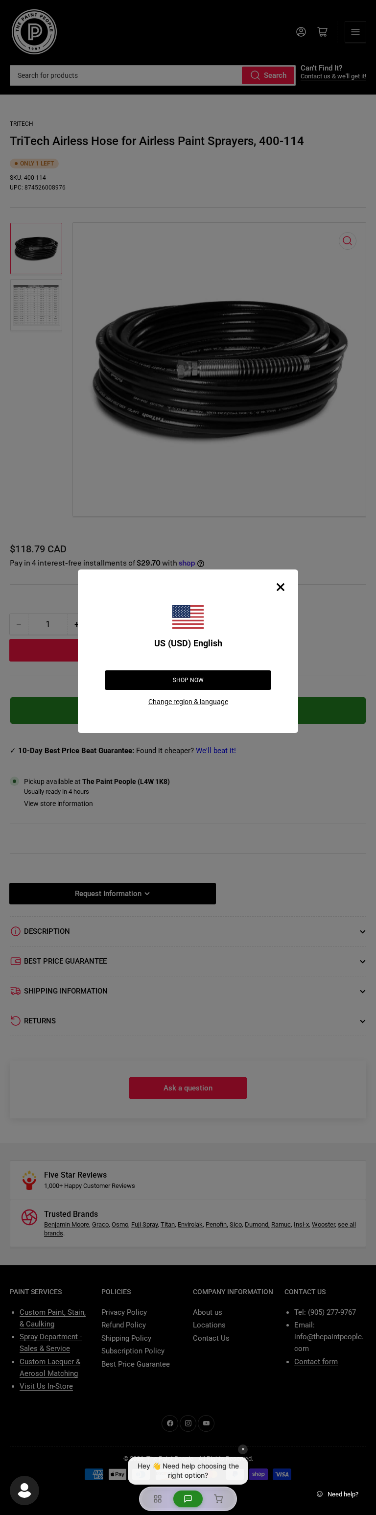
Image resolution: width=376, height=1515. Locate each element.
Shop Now (188, 680)
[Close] (280, 587)
